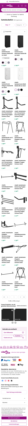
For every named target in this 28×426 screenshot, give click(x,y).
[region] (14, 416)
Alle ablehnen (14, 421)
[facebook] (2, 380)
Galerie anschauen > (22, 305)
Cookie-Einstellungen (14, 424)
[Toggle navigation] (2, 5)
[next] (20, 297)
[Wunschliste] (22, 5)
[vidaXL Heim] (9, 6)
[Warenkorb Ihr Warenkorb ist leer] (25, 5)
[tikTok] (11, 380)
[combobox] (14, 10)
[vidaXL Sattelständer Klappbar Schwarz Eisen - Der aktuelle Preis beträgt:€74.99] (20, 127)
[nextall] (24, 297)
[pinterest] (8, 380)
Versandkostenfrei (14, 1)
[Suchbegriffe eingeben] (25, 10)
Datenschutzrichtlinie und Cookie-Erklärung (12, 415)
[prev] (7, 297)
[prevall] (4, 297)
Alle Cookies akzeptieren (14, 418)
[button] (8, 315)
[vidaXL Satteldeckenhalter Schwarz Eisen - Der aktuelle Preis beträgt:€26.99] (20, 224)
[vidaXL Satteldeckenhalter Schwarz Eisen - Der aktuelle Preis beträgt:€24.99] (7, 176)
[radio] (3, 62)
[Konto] (18, 5)
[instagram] (5, 380)
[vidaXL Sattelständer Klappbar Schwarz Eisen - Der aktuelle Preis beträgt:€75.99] (20, 273)
